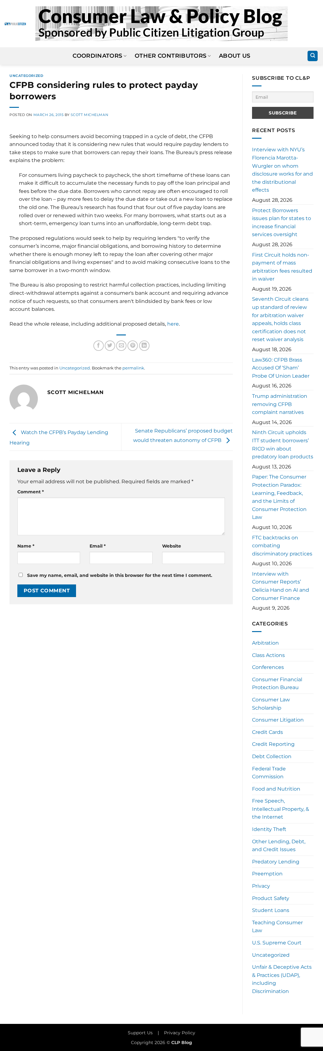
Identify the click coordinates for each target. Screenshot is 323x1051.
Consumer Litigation (278, 720)
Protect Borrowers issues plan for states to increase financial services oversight (281, 222)
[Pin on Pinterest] (132, 345)
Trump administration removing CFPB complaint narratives (279, 404)
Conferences (268, 667)
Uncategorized (26, 75)
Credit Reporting (273, 744)
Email (98, 546)
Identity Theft (269, 829)
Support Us (140, 1033)
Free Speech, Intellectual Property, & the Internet (280, 809)
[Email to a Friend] (121, 345)
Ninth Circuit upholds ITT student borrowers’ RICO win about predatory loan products (282, 444)
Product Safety (270, 898)
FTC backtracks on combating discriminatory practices (282, 546)
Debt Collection (271, 756)
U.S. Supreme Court (277, 943)
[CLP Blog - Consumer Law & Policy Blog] (161, 23)
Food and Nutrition (276, 789)
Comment (30, 492)
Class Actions (268, 655)
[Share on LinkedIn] (144, 345)
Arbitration (265, 643)
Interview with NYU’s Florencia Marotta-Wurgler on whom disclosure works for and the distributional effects (282, 170)
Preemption (267, 874)
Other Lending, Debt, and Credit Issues (278, 846)
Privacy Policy (179, 1033)
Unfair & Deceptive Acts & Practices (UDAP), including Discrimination (282, 979)
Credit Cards (267, 732)
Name (25, 546)
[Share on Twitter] (110, 345)
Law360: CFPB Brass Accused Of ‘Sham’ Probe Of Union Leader (280, 368)
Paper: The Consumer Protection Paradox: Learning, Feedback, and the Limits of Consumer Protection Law (279, 497)
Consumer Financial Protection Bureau (277, 683)
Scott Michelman (89, 115)
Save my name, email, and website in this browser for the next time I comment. (119, 575)
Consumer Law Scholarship (271, 704)
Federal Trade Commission (269, 773)
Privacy (261, 886)
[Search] (313, 56)
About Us (234, 55)
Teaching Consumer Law (277, 927)
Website (171, 546)
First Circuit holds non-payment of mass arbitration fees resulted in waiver (282, 267)
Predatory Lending (275, 862)
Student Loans (270, 910)
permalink (133, 368)
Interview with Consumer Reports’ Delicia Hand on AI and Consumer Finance (280, 586)
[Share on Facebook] (98, 345)
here (173, 324)
